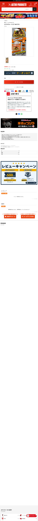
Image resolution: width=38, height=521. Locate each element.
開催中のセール (10, 215)
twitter (16, 114)
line (21, 114)
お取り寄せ (6, 20)
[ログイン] (31, 5)
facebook (19, 114)
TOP (1, 145)
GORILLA (5, 26)
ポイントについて (9, 68)
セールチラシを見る (27, 215)
